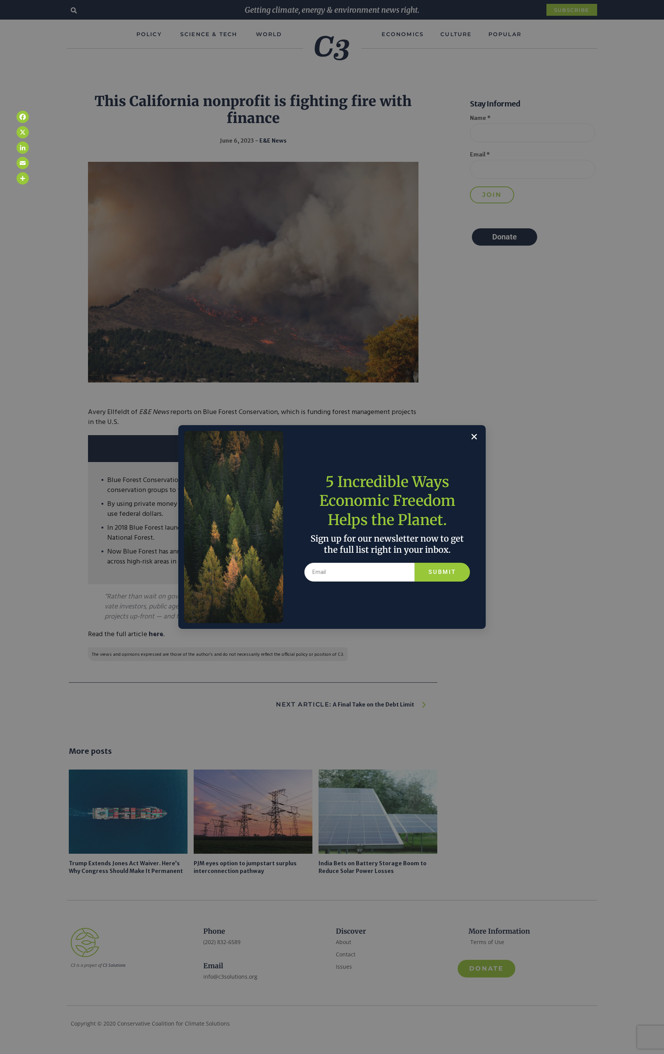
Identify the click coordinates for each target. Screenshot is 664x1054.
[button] (474, 437)
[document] (332, 527)
